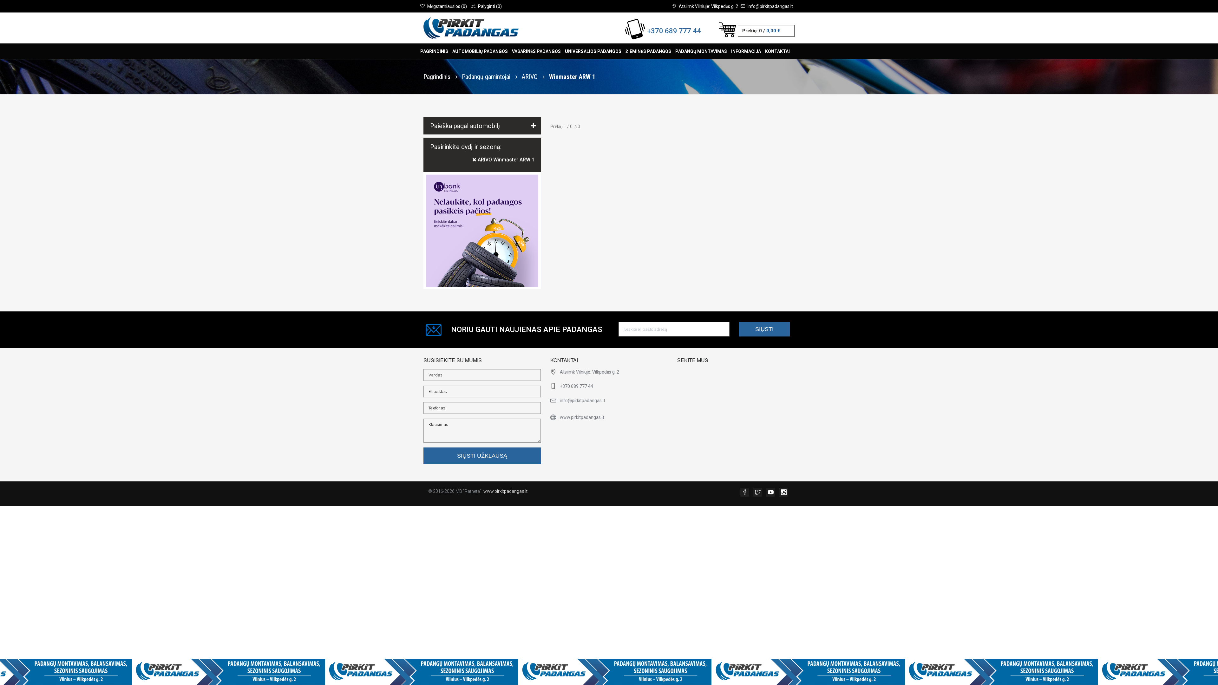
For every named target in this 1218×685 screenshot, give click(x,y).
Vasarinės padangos (536, 51)
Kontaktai (777, 51)
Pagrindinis (434, 51)
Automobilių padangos (480, 51)
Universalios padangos (593, 51)
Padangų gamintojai (487, 77)
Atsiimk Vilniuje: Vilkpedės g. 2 (708, 6)
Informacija (746, 51)
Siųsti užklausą (482, 456)
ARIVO (530, 77)
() (447, 6)
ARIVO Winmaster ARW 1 (505, 160)
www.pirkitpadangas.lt (505, 491)
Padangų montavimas (701, 51)
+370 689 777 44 (674, 31)
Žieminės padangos (648, 51)
